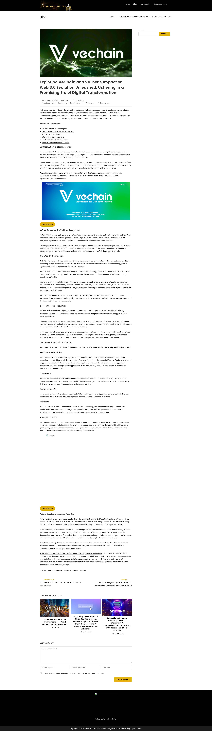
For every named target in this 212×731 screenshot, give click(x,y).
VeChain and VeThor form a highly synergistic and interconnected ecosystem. (70, 311)
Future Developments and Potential (55, 143)
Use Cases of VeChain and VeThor (55, 140)
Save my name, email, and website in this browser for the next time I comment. (74, 673)
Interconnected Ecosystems (53, 137)
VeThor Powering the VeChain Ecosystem (58, 131)
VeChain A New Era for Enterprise (54, 129)
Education (62, 103)
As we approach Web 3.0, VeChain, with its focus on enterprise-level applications (71, 553)
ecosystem (67, 570)
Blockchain (48, 570)
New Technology (76, 103)
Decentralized (58, 570)
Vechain (89, 103)
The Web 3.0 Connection (51, 134)
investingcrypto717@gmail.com (55, 100)
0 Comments (103, 103)
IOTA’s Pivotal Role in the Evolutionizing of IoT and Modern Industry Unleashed (54, 622)
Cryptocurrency (48, 103)
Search (141, 30)
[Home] (106, 16)
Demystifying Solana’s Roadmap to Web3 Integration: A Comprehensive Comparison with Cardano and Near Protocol (117, 624)
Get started (47, 224)
